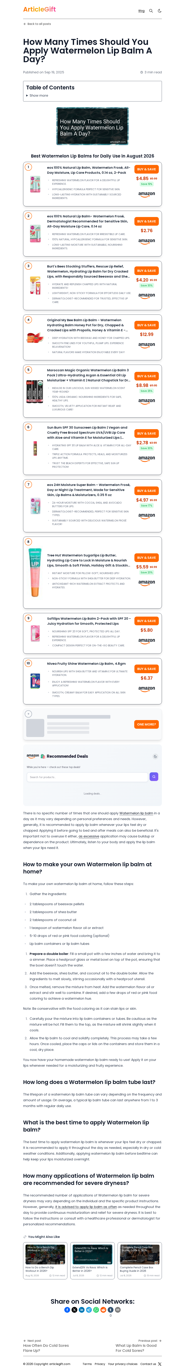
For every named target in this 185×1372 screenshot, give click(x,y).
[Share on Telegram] (89, 1310)
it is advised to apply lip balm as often (86, 1207)
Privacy (100, 1364)
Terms (87, 1364)
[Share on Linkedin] (82, 1310)
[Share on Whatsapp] (96, 1310)
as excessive (89, 836)
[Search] (151, 11)
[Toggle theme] (155, 756)
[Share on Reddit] (103, 1310)
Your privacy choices (122, 1364)
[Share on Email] (118, 1310)
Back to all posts (39, 24)
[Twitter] (160, 1364)
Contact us (148, 1364)
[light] (160, 11)
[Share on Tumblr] (110, 1310)
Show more (39, 95)
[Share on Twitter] (74, 1310)
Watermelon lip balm (136, 813)
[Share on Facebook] (67, 1310)
